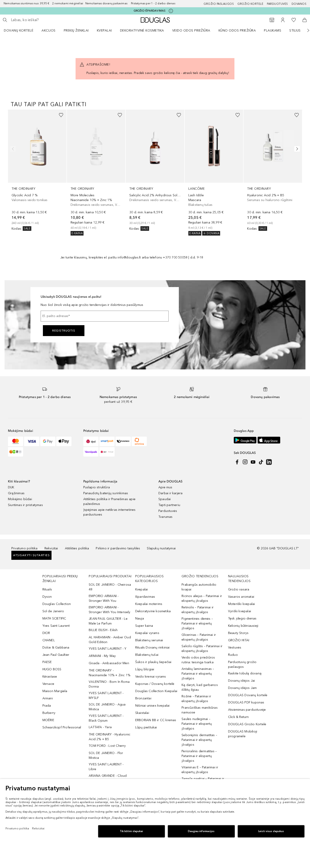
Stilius (295, 30)
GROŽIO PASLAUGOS (219, 3)
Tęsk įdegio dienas (242, 618)
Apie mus (165, 487)
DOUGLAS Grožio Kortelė (247, 724)
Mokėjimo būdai (20, 499)
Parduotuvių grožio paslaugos (242, 664)
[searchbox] (44, 20)
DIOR (46, 633)
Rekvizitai (51, 548)
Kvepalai (104, 30)
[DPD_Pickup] (107, 452)
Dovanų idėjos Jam (242, 688)
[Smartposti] (107, 441)
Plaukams (272, 30)
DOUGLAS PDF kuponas (246, 702)
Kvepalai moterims (148, 604)
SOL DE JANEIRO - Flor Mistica (106, 755)
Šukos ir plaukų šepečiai (153, 662)
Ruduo (233, 655)
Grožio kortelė (250, 3)
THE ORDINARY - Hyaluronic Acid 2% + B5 (109, 736)
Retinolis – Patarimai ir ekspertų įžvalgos (198, 609)
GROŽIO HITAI (238, 640)
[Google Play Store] (245, 440)
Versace (48, 684)
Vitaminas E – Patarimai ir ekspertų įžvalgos (200, 769)
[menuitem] (21, 30)
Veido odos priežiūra (191, 30)
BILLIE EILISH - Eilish (103, 630)
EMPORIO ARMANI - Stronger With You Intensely (109, 609)
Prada (46, 706)
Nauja (139, 618)
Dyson (47, 597)
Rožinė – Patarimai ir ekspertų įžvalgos (196, 698)
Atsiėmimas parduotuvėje (247, 710)
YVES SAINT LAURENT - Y (107, 649)
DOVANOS (299, 3)
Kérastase (49, 676)
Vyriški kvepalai (239, 611)
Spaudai (164, 499)
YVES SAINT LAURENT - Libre (106, 766)
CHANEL (48, 640)
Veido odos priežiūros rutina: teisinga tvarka (198, 660)
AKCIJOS (49, 30)
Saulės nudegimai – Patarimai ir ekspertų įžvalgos (197, 723)
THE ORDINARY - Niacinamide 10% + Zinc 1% (109, 673)
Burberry (49, 713)
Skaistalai (142, 713)
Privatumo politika (24, 548)
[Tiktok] (261, 462)
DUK (11, 487)
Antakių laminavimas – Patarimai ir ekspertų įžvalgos (198, 673)
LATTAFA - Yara (100, 727)
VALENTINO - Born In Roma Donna (109, 684)
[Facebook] (237, 462)
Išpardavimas (145, 597)
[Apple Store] (269, 440)
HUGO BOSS (52, 669)
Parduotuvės (277, 3)
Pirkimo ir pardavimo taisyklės (118, 548)
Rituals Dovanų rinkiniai (152, 647)
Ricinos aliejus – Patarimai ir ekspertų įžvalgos (202, 598)
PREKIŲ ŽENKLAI (76, 30)
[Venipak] (90, 452)
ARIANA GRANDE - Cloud (108, 776)
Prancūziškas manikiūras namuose (200, 710)
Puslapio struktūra (96, 487)
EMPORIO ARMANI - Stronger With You (103, 598)
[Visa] (31, 441)
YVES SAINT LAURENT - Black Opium (106, 718)
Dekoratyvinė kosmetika (142, 30)
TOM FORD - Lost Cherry (107, 746)
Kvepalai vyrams (147, 633)
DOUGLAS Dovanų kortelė (247, 695)
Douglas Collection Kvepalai (156, 691)
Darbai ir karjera (170, 493)
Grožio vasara (238, 589)
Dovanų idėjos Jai (241, 681)
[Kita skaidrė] (305, 30)
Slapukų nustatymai (161, 548)
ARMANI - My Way (102, 656)
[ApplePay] (63, 441)
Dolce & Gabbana (55, 647)
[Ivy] (15, 452)
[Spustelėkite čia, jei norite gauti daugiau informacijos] (170, 10)
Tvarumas (165, 517)
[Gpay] (47, 441)
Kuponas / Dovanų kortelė (155, 684)
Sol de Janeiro (53, 611)
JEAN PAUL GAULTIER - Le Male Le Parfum (108, 621)
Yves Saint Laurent (56, 626)
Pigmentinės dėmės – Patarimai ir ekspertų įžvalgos (197, 623)
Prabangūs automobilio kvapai (199, 587)
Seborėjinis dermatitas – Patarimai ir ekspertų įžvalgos (199, 740)
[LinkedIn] (269, 462)
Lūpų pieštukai (146, 727)
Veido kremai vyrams (150, 676)
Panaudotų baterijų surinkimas (105, 493)
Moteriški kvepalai (241, 604)
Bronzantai (143, 698)
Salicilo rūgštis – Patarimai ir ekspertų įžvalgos (202, 648)
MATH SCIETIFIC (54, 618)
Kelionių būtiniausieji (243, 626)
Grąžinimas (16, 493)
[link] (37, 170)
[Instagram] (245, 462)
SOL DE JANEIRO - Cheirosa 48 (110, 587)
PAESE (47, 662)
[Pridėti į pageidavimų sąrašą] (61, 115)
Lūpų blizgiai (144, 669)
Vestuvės (234, 647)
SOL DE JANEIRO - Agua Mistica (107, 707)
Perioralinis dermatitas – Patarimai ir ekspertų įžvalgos (199, 756)
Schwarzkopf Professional (61, 727)
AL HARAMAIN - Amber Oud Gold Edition (110, 639)
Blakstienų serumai (149, 640)
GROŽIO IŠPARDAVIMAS (150, 10)
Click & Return (238, 717)
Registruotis (63, 330)
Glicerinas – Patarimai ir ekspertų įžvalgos (199, 637)
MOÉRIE (48, 720)
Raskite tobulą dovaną (244, 673)
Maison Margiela (54, 691)
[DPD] (90, 441)
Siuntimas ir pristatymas (25, 505)
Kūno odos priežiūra (237, 30)
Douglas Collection (56, 604)
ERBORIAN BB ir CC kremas (155, 720)
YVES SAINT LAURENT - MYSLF (106, 695)
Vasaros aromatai (241, 597)
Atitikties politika (77, 548)
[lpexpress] (123, 441)
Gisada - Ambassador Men (109, 663)
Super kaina (144, 626)
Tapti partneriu (169, 505)
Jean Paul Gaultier (55, 655)
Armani (47, 698)
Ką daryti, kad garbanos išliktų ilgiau (200, 687)
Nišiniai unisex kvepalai (152, 706)
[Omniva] (139, 441)
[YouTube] (253, 462)
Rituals (47, 589)
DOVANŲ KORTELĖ (18, 30)
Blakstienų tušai (146, 655)
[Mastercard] (15, 441)
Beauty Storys (238, 633)
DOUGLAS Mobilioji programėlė (242, 734)
